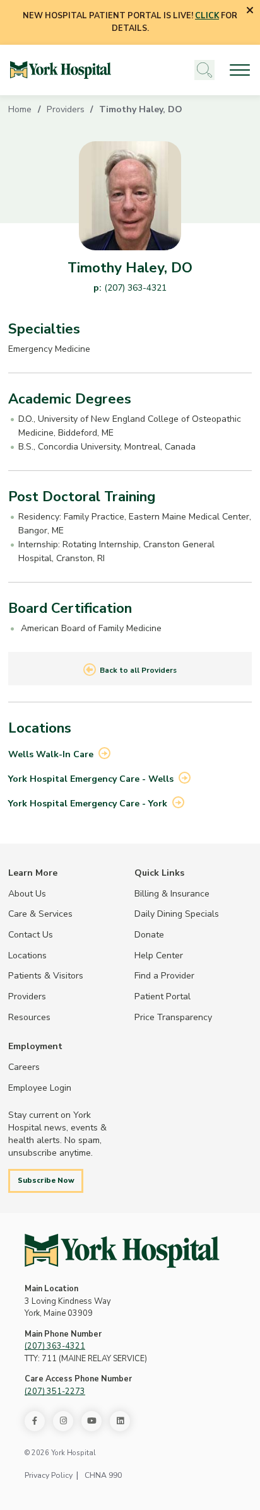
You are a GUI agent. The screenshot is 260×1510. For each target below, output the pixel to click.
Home (20, 109)
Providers (66, 109)
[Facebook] (35, 1421)
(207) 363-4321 (135, 287)
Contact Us (30, 934)
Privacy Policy (49, 1475)
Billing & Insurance (172, 893)
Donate (149, 934)
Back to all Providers (138, 670)
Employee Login (39, 1087)
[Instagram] (63, 1421)
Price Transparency (173, 1017)
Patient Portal (162, 996)
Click (207, 15)
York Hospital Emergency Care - (91, 778)
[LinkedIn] (120, 1421)
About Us (27, 893)
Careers (24, 1066)
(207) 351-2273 (55, 1391)
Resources (29, 1017)
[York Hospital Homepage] (122, 1251)
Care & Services (40, 913)
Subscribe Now (46, 1180)
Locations (27, 955)
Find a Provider (164, 975)
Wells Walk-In (50, 754)
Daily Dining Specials (176, 913)
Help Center (158, 955)
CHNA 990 (103, 1475)
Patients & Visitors (45, 975)
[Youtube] (91, 1421)
